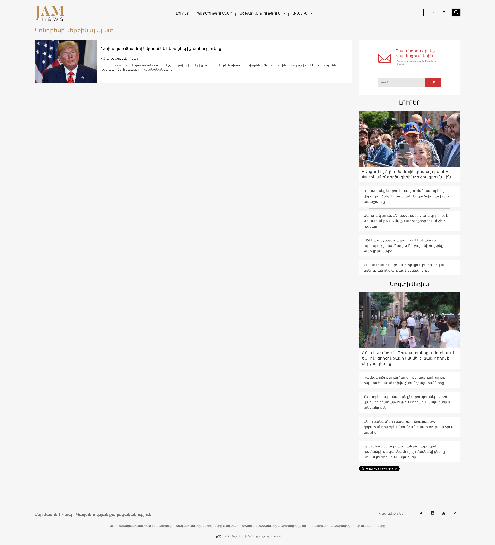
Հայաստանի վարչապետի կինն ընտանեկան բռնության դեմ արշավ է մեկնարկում (404, 268)
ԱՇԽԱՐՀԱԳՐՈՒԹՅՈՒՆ (260, 13)
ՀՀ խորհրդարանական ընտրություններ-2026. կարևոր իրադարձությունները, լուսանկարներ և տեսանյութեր (407, 402)
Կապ (67, 514)
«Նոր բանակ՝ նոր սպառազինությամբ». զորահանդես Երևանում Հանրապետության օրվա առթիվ (409, 426)
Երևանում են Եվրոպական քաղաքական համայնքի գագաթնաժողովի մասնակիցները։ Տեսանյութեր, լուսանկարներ (405, 451)
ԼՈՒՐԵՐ (182, 13)
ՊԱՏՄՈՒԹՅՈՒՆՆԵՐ (214, 13)
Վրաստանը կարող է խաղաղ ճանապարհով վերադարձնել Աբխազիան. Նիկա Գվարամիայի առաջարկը (406, 196)
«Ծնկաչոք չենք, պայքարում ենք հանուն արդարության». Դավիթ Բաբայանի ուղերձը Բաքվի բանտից (403, 245)
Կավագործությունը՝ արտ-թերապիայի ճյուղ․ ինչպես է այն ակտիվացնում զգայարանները (404, 380)
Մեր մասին (46, 514)
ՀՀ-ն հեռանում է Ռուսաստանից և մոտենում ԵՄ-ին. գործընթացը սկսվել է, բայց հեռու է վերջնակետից (408, 358)
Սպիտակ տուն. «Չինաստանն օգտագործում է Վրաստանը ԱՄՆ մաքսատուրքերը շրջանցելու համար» (406, 221)
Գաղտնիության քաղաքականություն (113, 514)
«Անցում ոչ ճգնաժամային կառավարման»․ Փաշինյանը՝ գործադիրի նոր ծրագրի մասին (406, 174)
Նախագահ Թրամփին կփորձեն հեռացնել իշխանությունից (161, 48)
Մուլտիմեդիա (409, 284)
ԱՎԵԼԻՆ (300, 13)
